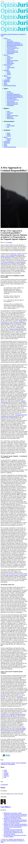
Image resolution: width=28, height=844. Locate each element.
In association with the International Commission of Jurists (12, 841)
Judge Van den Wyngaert (12, 575)
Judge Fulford (23, 575)
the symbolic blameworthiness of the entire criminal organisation (13, 729)
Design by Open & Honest (15, 839)
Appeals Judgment (16, 329)
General (17, 762)
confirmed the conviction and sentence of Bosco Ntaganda (12, 255)
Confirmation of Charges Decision (14, 415)
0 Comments (9, 242)
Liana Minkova (6, 807)
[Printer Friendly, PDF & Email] (6, 756)
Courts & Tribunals (5, 762)
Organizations (11, 764)
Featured (13, 762)
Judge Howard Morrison (8, 262)
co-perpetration (4, 784)
